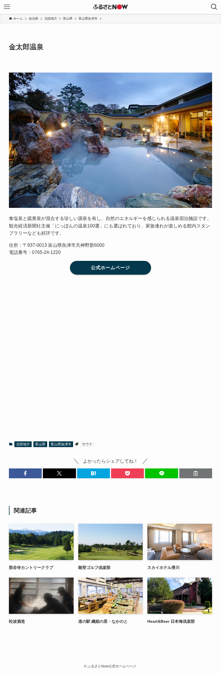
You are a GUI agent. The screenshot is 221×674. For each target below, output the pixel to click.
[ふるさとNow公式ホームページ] (110, 7)
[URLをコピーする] (195, 473)
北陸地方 (23, 444)
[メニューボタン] (7, 7)
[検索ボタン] (214, 7)
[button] (25, 473)
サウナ (87, 444)
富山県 (40, 444)
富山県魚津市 (61, 444)
